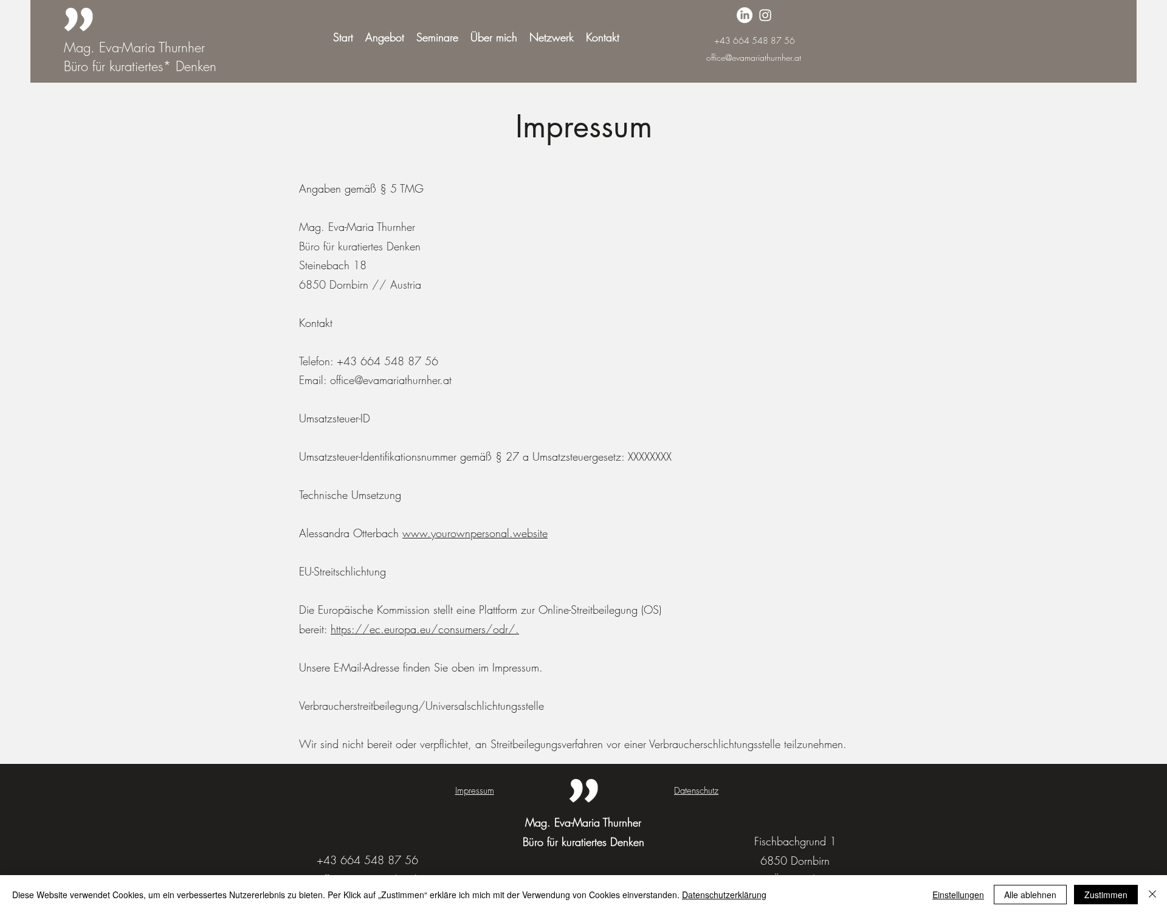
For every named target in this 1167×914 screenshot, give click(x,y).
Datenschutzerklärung (724, 894)
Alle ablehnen (1030, 894)
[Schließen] (1152, 894)
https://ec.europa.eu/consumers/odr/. (425, 629)
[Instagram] (765, 15)
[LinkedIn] (744, 15)
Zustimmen (1105, 894)
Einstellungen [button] (958, 894)
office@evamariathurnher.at (753, 57)
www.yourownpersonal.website (475, 533)
